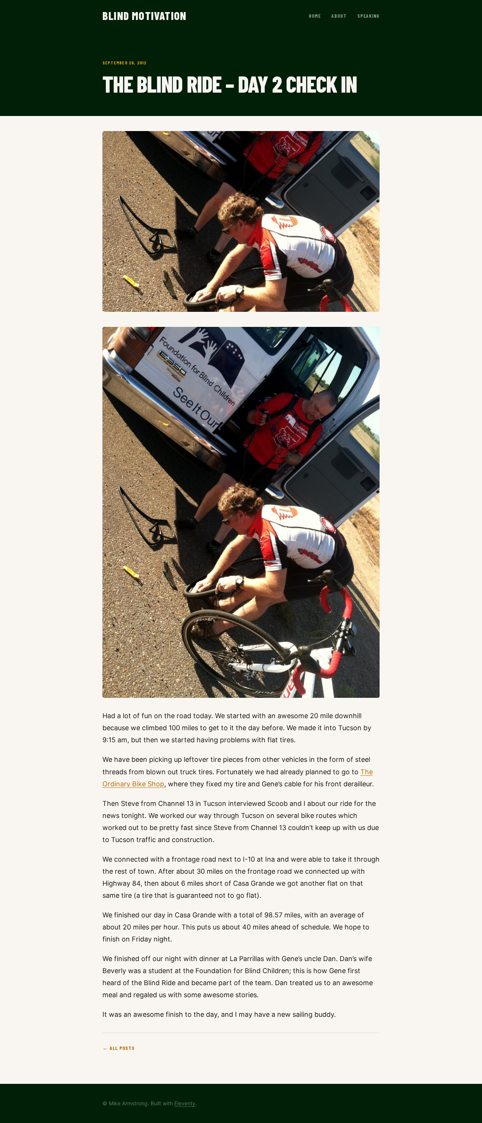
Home (315, 15)
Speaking (368, 15)
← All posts (118, 1048)
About (339, 15)
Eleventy (184, 1103)
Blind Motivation (144, 15)
